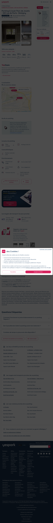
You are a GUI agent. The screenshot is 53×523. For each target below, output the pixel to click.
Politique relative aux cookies (32, 267)
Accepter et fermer (38, 271)
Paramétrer (13, 271)
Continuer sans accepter (46, 249)
